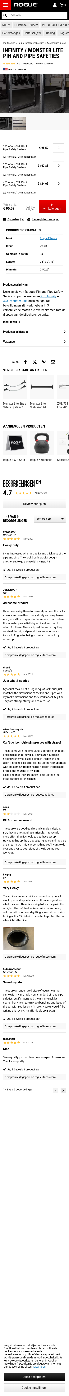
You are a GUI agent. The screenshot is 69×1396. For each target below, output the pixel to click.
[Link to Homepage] (26, 5)
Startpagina (9, 43)
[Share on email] (53, 362)
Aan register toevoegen (45, 219)
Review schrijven (44, 63)
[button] (5, 15)
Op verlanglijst (15, 219)
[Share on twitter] (34, 362)
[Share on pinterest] (44, 362)
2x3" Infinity (48, 296)
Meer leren (39, 1366)
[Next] (63, 1090)
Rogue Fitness (48, 238)
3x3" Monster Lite (15, 301)
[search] (34, 15)
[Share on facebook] (25, 362)
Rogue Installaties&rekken (31, 43)
